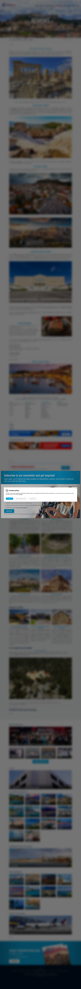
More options (32, 498)
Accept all (9, 498)
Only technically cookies (21, 498)
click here (21, 494)
